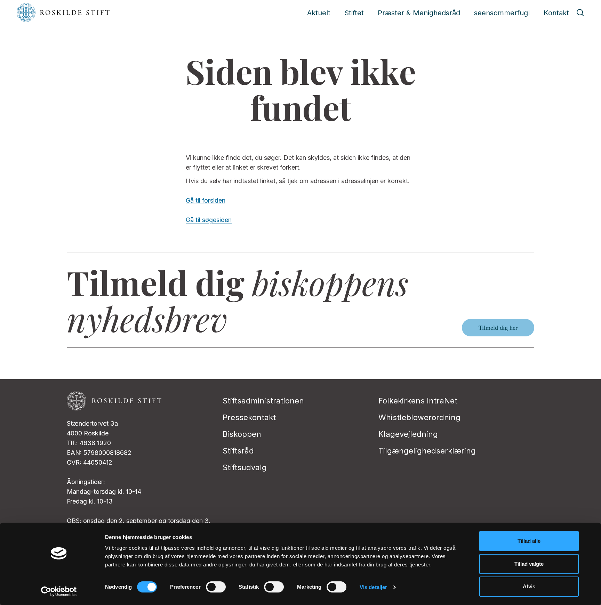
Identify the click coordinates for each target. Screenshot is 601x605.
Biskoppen (242, 434)
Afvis (529, 586)
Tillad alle (529, 541)
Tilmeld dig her (498, 327)
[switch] (216, 586)
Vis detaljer (373, 587)
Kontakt (556, 13)
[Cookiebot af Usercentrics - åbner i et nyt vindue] (59, 591)
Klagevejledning (408, 434)
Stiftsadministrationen (263, 400)
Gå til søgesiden (209, 219)
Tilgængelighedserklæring (427, 451)
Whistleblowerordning (419, 417)
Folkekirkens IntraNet (417, 400)
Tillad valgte (529, 564)
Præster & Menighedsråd (419, 13)
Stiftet (354, 13)
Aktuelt (318, 13)
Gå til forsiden (205, 200)
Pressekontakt (249, 417)
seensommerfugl (502, 13)
